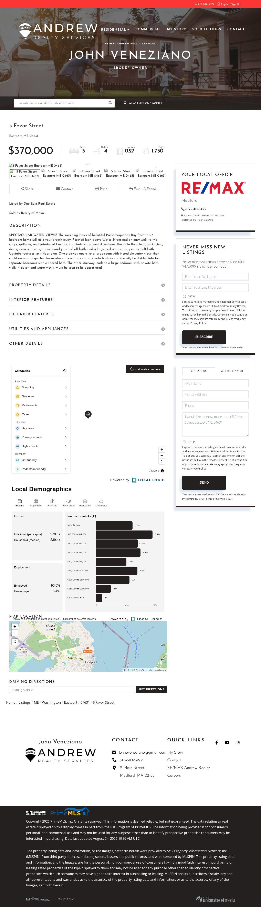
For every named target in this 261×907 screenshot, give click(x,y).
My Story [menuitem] (176, 29)
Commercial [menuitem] (148, 29)
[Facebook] (216, 742)
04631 (85, 702)
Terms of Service (215, 499)
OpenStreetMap (144, 670)
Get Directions (151, 689)
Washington (51, 702)
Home (10, 702)
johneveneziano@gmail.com (142, 753)
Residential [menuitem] (113, 29)
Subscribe (204, 337)
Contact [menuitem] (236, 29)
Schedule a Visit (231, 371)
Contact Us (189, 220)
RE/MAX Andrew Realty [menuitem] (188, 768)
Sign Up (235, 4)
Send (204, 482)
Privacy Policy (198, 323)
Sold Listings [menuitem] (206, 29)
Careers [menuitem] (174, 776)
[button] (110, 103)
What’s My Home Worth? (145, 103)
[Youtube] (227, 742)
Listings (25, 702)
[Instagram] (237, 742)
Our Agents (205, 220)
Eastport (70, 702)
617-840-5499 (205, 4)
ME (36, 702)
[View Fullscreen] (15, 642)
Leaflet (128, 670)
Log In (225, 4)
